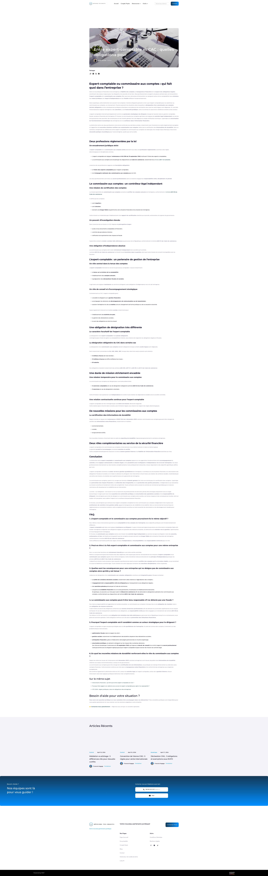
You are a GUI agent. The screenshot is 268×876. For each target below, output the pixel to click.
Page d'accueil (124, 837)
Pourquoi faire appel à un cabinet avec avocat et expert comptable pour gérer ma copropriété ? (121, 686)
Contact (174, 3)
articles (162, 159)
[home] (98, 3)
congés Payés (125, 3)
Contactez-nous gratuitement (100, 706)
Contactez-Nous (172, 824)
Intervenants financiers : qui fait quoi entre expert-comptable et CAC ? (113, 682)
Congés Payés (124, 845)
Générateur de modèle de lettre (129, 856)
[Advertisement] (134, 17)
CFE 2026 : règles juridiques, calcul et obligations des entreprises (111, 689)
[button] (135, 3)
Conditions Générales (156, 837)
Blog (121, 849)
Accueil (116, 3)
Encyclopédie (124, 841)
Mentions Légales (155, 841)
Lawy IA (122, 860)
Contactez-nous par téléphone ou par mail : (148, 784)
